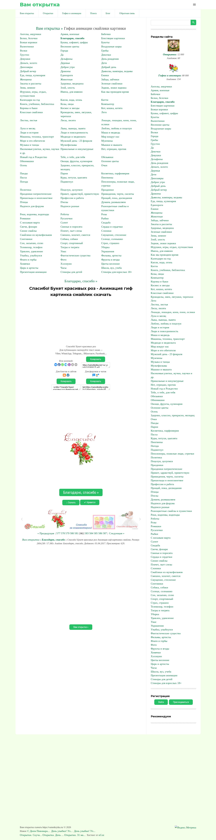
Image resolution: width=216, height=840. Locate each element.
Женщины (26, 79)
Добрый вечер (28, 71)
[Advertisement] (81, 319)
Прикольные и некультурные (77, 149)
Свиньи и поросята (71, 226)
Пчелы (64, 202)
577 (58, 533)
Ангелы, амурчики (30, 34)
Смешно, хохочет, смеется (75, 234)
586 (100, 533)
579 (67, 533)
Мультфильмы (69, 144)
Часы (63, 267)
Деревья (65, 62)
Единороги (67, 75)
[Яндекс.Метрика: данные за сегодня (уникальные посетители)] (185, 828)
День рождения (110, 58)
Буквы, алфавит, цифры (74, 42)
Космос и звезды (70, 108)
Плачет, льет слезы (71, 230)
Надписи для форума (32, 206)
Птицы (24, 202)
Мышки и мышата (111, 144)
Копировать (95, 359)
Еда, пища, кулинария (32, 75)
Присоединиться (181, 702)
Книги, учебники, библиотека (37, 104)
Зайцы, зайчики (110, 79)
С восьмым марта (30, 222)
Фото (63, 259)
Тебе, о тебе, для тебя (73, 157)
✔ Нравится (89, 502)
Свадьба (105, 222)
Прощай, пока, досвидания (116, 198)
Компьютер (107, 104)
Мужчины (107, 140)
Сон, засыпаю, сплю (31, 243)
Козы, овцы (67, 104)
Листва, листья (28, 120)
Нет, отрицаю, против (113, 149)
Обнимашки (27, 161)
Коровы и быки (28, 108)
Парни (64, 173)
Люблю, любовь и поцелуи (116, 128)
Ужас (63, 251)
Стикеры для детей (71, 271)
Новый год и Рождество (33, 157)
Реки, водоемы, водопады (34, 214)
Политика (25, 189)
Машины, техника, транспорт (37, 136)
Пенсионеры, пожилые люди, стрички (172, 453)
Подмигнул (67, 181)
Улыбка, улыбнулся (31, 255)
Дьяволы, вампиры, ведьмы (117, 71)
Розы (104, 214)
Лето (104, 112)
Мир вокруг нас (110, 136)
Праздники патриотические (35, 193)
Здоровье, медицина (72, 83)
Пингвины (107, 177)
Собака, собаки (69, 239)
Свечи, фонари (28, 226)
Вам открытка (40, 4)
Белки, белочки (28, 38)
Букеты (105, 42)
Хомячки (25, 263)
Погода (24, 181)
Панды (24, 173)
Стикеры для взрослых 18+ (116, 271)
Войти (161, 702)
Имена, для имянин (72, 91)
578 (63, 533)
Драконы (66, 71)
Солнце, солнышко (112, 239)
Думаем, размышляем (113, 202)
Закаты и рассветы (30, 83)
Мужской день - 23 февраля (76, 140)
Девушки (25, 58)
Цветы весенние (110, 263)
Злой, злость (68, 87)
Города (64, 50)
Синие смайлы (28, 230)
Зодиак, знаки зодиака (113, 87)
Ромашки (25, 218)
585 (96, 533)
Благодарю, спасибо (72, 38)
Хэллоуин (66, 263)
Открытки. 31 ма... (75, 835)
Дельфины (66, 58)
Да (62, 54)
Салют (64, 222)
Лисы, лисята (68, 120)
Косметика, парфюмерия (115, 173)
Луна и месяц (27, 128)
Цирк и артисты (29, 267)
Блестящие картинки (113, 38)
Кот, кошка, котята (111, 108)
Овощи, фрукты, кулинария (76, 161)
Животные (67, 79)
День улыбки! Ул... (62, 831)
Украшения (107, 251)
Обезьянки (107, 157)
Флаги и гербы (28, 259)
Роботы (65, 214)
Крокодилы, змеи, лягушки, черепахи (172, 296)
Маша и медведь (110, 132)
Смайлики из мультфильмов (36, 234)
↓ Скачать (71, 502)
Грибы (104, 50)
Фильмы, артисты (111, 255)
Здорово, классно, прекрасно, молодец (173, 415)
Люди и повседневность (74, 132)
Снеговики (26, 239)
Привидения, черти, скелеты (117, 193)
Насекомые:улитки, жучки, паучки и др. (171, 375)
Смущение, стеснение (113, 234)
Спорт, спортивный (72, 243)
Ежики (105, 75)
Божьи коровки (28, 42)
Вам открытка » (49, 28)
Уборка (105, 247)
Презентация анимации (33, 271)
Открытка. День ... (53, 835)
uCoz (101, 835)
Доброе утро (68, 67)
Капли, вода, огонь (71, 99)
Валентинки (27, 46)
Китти (104, 99)
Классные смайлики (31, 112)
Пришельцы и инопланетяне (36, 198)
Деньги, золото (28, 62)
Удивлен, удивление (31, 251)
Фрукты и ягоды (110, 259)
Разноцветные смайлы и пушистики (171, 511)
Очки (104, 165)
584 (91, 533)
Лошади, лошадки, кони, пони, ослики (173, 312)
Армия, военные (70, 34)
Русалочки (66, 218)
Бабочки (106, 34)
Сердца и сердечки (112, 226)
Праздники (107, 189)
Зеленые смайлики (111, 83)
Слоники (106, 230)
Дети (104, 62)
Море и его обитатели (32, 140)
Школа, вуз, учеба (111, 267)
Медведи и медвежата (73, 136)
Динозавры (26, 67)
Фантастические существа (75, 255)
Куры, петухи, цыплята (74, 177)
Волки (23, 50)
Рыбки (105, 218)
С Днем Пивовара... (39, 831)
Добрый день (108, 67)
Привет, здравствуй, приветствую (80, 193)
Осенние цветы (110, 161)
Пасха (23, 177)
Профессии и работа (72, 198)
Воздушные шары (111, 46)
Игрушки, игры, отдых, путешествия (172, 247)
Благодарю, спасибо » (81, 281)
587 (105, 533)
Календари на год (30, 99)
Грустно (24, 54)
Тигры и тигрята (70, 247)
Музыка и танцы (29, 144)
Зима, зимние (27, 87)
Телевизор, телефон (31, 247)
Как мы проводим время (115, 91)
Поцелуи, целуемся (71, 189)
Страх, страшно (110, 243)
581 (76, 533)
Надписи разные (70, 206)
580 (72, 533)
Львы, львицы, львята (73, 128)
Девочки (106, 54)
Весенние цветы (70, 46)
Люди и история (29, 132)
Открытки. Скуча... (31, 835)
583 (87, 533)
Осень (23, 165)
